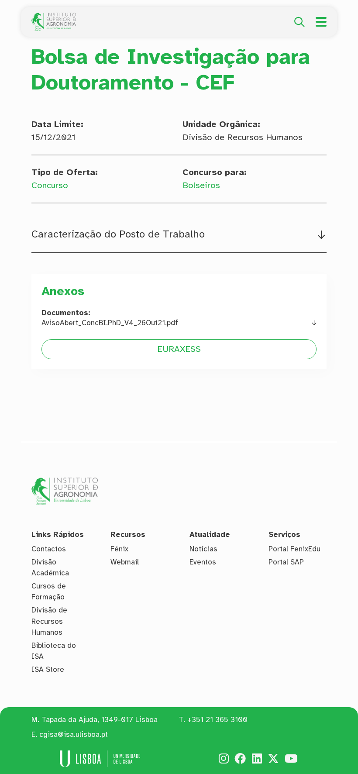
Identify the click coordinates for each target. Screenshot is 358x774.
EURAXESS (179, 349)
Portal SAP (286, 562)
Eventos (202, 562)
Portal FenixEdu (294, 549)
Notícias (203, 549)
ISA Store (47, 669)
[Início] (53, 17)
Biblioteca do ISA (53, 651)
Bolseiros (201, 185)
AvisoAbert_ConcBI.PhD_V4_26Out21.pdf (109, 322)
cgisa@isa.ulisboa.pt (73, 734)
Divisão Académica (50, 567)
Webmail (124, 562)
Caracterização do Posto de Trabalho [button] (118, 234)
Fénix (119, 549)
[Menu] (321, 22)
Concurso (49, 185)
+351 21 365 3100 (217, 719)
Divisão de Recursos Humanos (49, 621)
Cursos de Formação (48, 591)
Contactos (48, 549)
